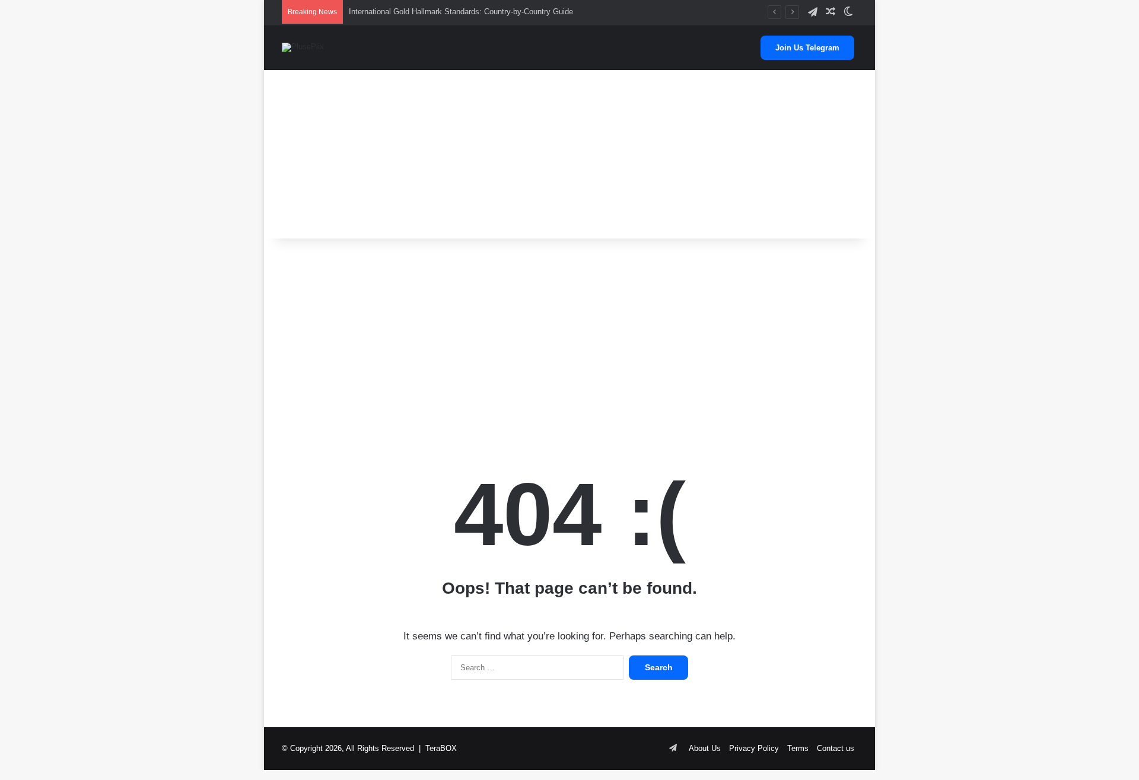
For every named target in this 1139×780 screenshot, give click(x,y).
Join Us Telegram (807, 47)
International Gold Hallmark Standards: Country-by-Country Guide (461, 11)
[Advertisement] (569, 149)
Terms (798, 748)
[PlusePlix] (303, 47)
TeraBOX (441, 748)
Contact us (835, 748)
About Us (705, 748)
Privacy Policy (754, 748)
